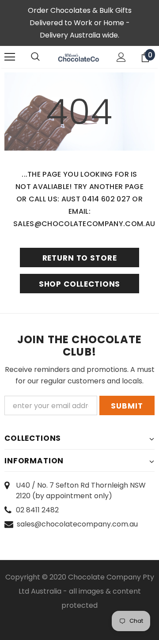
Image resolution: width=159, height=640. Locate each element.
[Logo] (78, 57)
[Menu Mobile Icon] (9, 57)
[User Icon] (121, 57)
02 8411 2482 (37, 510)
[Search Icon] (35, 57)
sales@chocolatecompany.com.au (77, 524)
